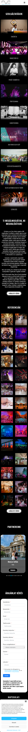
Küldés (6, 675)
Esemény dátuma (8, 637)
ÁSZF (19, 730)
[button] (26, 701)
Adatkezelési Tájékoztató (12, 730)
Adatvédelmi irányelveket (11, 671)
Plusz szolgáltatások (9, 644)
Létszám (5, 662)
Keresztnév (6, 609)
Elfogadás (14, 718)
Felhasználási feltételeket (11, 670)
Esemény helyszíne (8, 630)
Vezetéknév (6, 602)
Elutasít (14, 722)
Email (4, 616)
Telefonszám (6, 623)
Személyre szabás (14, 726)
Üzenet (5, 651)
